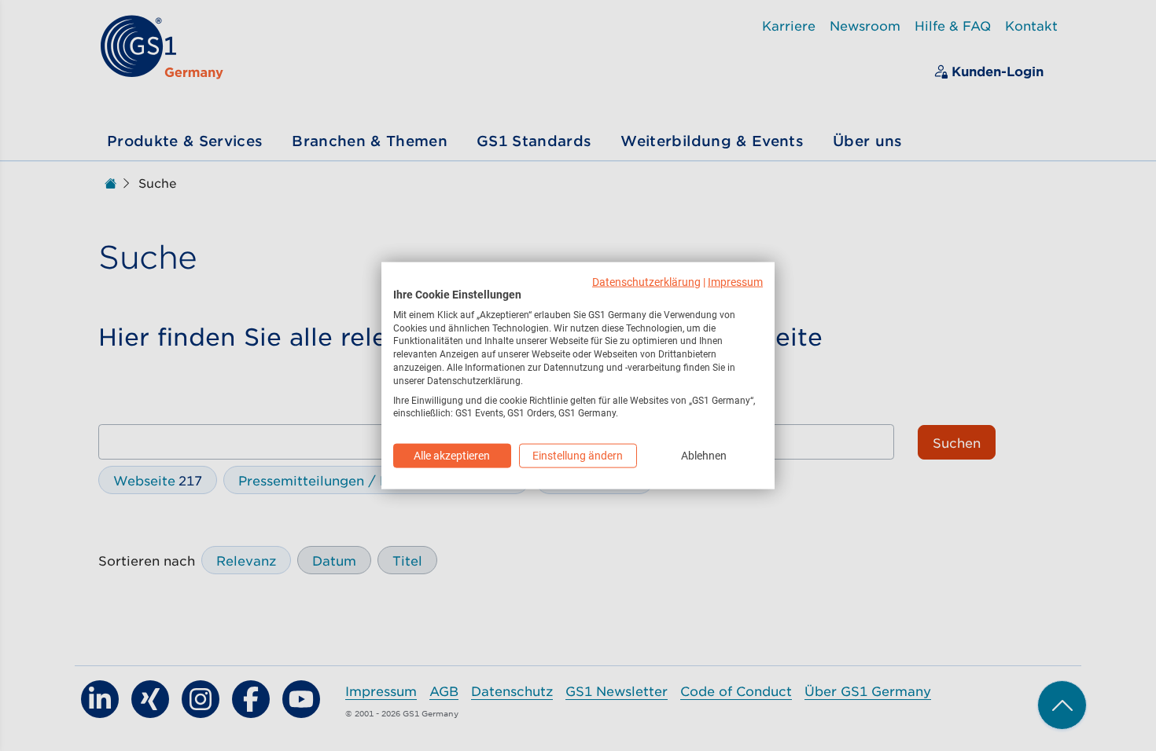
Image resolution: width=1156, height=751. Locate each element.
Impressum (735, 282)
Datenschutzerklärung (646, 282)
